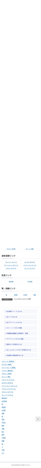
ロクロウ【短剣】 (7, 364)
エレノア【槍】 (30, 249)
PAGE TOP (38, 451)
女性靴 (25, 295)
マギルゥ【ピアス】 (11, 268)
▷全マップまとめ (11, 317)
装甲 (3, 435)
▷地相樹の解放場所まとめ (14, 355)
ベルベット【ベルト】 (11, 262)
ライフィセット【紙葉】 (9, 367)
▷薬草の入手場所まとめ (13, 344)
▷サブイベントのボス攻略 (14, 339)
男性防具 (11, 281)
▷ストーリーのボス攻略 (13, 328)
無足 (3, 425)
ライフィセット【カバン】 (11, 265)
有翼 (3, 428)
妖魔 (3, 441)
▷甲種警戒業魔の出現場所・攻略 (16, 333)
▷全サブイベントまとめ (13, 322)
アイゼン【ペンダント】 (30, 265)
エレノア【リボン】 (29, 268)
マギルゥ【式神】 (11, 249)
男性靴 (16, 295)
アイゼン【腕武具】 (7, 370)
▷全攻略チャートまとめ (13, 311)
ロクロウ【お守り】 (29, 262)
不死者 (4, 438)
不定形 (4, 422)
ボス (3, 453)
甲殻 (3, 419)
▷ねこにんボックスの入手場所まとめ (18, 350)
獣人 (3, 431)
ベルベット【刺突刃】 (8, 361)
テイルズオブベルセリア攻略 (22, 299)
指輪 (34, 295)
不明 (3, 450)
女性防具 (30, 281)
